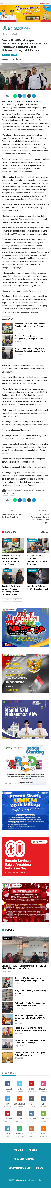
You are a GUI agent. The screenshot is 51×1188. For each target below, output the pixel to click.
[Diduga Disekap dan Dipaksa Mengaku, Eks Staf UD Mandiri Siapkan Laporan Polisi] (25, 949)
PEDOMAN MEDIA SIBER (19, 1168)
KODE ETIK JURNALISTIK (25, 1159)
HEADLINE (6, 55)
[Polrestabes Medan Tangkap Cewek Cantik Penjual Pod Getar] (7, 1007)
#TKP (12, 494)
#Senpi (5, 494)
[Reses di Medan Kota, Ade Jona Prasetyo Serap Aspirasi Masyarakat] (7, 1032)
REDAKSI (33, 1150)
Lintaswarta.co (20, 1180)
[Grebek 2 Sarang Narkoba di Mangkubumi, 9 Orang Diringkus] (7, 340)
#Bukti (10, 490)
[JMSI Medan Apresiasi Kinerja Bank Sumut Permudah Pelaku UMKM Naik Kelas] (7, 1019)
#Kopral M (18, 490)
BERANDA (18, 1150)
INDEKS (39, 1168)
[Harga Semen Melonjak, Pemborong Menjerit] (7, 995)
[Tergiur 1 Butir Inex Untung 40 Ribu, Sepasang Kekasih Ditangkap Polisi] (7, 353)
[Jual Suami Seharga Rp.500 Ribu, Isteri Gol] (38, 576)
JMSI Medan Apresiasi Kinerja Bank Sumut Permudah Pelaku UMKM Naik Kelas (31, 1017)
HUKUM (14, 55)
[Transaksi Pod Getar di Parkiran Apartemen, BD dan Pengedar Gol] (7, 982)
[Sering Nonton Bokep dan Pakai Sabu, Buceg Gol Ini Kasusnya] (7, 1044)
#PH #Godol (40, 490)
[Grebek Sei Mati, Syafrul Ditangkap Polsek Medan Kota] (7, 1057)
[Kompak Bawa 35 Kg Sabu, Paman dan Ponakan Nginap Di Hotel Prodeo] (7, 328)
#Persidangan (28, 490)
